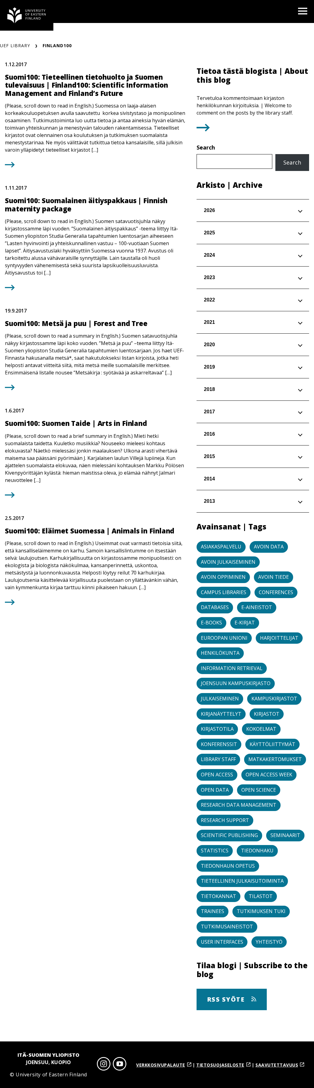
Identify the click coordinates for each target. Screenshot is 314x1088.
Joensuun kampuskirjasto (235, 683)
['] (203, 129)
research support (225, 820)
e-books (211, 622)
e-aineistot (256, 607)
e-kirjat (245, 622)
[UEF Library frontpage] (26, 15)
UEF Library (15, 45)
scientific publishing (229, 835)
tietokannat (218, 896)
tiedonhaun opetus (228, 865)
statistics (214, 850)
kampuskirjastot (274, 698)
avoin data (269, 546)
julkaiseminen (220, 698)
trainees (212, 911)
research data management (238, 805)
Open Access (217, 774)
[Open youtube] (119, 1065)
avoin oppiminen (223, 577)
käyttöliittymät (272, 744)
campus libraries (223, 592)
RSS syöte (227, 999)
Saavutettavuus (276, 1065)
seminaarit (285, 835)
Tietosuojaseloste (220, 1065)
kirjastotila (217, 729)
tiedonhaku (257, 850)
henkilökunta (220, 653)
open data (215, 790)
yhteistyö (269, 941)
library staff (218, 759)
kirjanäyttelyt (221, 714)
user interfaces (222, 941)
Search (206, 147)
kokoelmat (261, 729)
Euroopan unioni (224, 638)
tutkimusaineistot (227, 926)
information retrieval (231, 668)
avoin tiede (273, 577)
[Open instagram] (103, 1065)
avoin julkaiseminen (228, 562)
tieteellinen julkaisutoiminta (242, 881)
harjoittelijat (279, 638)
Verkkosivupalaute (160, 1065)
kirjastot (266, 714)
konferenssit (219, 744)
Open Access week (269, 774)
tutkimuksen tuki (261, 911)
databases (215, 607)
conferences (276, 592)
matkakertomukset (275, 759)
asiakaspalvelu (221, 546)
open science (258, 790)
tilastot (261, 896)
